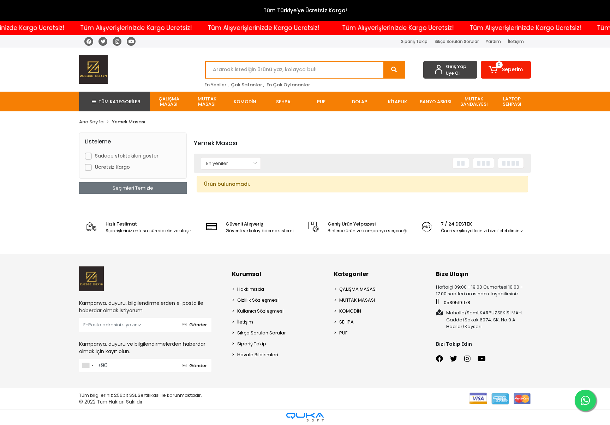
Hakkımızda (250, 289)
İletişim (516, 41)
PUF (343, 332)
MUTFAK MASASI (357, 300)
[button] (506, 70)
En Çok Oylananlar (288, 84)
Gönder (198, 324)
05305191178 (456, 302)
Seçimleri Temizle (133, 188)
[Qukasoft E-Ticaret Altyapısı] (305, 417)
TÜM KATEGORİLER (119, 101)
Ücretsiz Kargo (112, 167)
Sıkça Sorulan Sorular (457, 41)
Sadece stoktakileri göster (127, 155)
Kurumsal (246, 274)
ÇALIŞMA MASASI (358, 289)
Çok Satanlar (246, 84)
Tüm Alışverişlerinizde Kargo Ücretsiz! (127, 28)
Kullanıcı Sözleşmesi (260, 311)
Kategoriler (351, 274)
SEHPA (346, 322)
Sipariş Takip (414, 41)
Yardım (493, 41)
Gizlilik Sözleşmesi (258, 300)
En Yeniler (215, 84)
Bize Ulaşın (452, 274)
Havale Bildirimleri (257, 354)
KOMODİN (350, 311)
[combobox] (87, 365)
